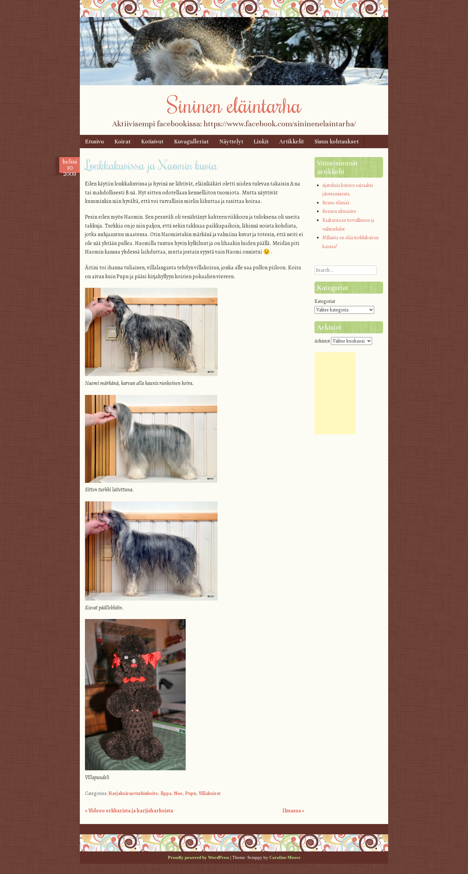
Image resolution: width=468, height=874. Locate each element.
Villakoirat (210, 793)
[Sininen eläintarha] (234, 83)
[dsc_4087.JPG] (151, 374)
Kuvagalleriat (191, 141)
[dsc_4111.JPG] (135, 768)
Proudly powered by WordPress (198, 857)
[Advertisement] (335, 393)
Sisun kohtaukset (337, 141)
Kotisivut (152, 141)
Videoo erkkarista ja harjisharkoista (129, 810)
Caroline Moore (284, 857)
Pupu (190, 793)
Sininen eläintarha (234, 104)
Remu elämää (335, 203)
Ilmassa (293, 810)
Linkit (261, 141)
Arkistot (322, 341)
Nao (178, 793)
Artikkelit (291, 141)
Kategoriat (325, 301)
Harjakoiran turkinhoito (133, 793)
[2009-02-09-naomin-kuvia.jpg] (151, 599)
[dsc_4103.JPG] (151, 481)
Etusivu (94, 141)
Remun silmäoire (339, 211)
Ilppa (165, 793)
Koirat (122, 141)
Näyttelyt (231, 141)
